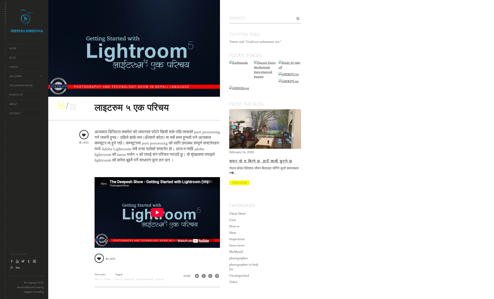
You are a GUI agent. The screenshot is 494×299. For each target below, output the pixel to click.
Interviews (236, 245)
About (13, 104)
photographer (238, 258)
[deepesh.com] (26, 31)
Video (107, 279)
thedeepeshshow (145, 279)
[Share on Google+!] (210, 276)
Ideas (232, 232)
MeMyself (236, 252)
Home (12, 48)
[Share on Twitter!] (197, 276)
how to (119, 279)
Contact (14, 113)
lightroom (129, 279)
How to (99, 279)
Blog (12, 57)
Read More (239, 182)
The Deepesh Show (21, 85)
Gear (232, 220)
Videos (13, 66)
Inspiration (237, 239)
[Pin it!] (217, 276)
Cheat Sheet (237, 213)
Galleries (15, 76)
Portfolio (16, 94)
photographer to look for (243, 266)
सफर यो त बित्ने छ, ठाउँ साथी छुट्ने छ (260, 161)
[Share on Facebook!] (204, 276)
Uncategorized (239, 275)
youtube (160, 279)
